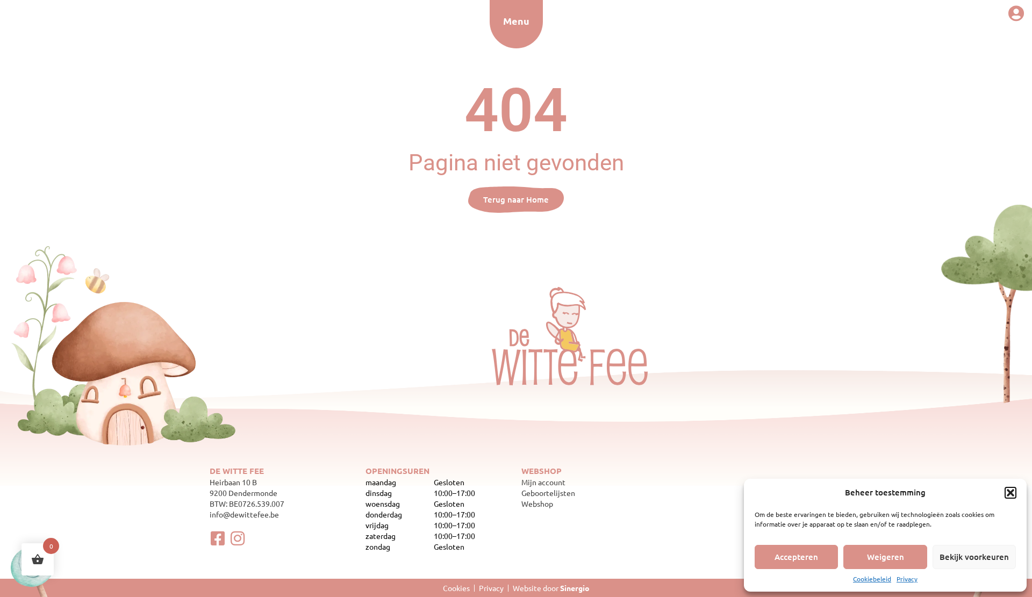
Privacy (907, 578)
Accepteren (796, 556)
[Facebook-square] (218, 538)
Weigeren (885, 556)
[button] (1010, 492)
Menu (516, 21)
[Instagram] (238, 538)
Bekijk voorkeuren (974, 556)
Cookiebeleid (872, 578)
